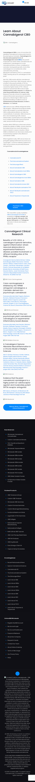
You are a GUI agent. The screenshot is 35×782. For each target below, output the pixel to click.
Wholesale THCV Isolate (15, 473)
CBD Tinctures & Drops (15, 495)
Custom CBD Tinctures (14, 498)
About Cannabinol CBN (17, 181)
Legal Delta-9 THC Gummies (16, 516)
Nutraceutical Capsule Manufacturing (15, 524)
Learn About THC (13, 601)
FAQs (9, 658)
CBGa (20, 60)
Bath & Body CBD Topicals (16, 531)
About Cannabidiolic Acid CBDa (20, 171)
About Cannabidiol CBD (17, 168)
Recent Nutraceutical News (16, 562)
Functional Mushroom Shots (16, 512)
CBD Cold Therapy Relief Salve (17, 535)
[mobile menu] (32, 3)
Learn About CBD (13, 580)
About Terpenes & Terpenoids (19, 196)
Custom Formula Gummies (16, 505)
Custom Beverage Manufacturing (18, 509)
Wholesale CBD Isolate (15, 452)
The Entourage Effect (16, 164)
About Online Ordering (15, 647)
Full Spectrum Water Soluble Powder (16, 480)
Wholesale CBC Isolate (15, 469)
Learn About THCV (13, 604)
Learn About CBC (13, 597)
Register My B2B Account (15, 623)
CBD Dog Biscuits (13, 542)
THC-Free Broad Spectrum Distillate (16, 444)
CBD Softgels (12, 519)
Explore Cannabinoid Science (17, 566)
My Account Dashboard (15, 630)
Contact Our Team (13, 644)
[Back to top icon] (17, 674)
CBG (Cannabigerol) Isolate (16, 215)
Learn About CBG (13, 587)
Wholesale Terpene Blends (16, 448)
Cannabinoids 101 (15, 158)
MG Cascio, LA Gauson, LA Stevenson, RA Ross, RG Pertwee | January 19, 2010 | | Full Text (17, 386)
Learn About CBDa (13, 583)
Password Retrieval (14, 633)
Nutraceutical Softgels (14, 528)
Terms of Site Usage (14, 651)
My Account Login (13, 626)
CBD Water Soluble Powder (16, 476)
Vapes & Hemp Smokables (16, 549)
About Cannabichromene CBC (19, 184)
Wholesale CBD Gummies (16, 502)
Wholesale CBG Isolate (15, 459)
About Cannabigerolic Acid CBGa (20, 178)
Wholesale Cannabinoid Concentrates (15, 435)
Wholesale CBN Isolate (15, 466)
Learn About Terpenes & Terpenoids (15, 608)
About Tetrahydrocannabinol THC (20, 187)
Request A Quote (13, 640)
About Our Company (14, 637)
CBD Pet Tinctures (13, 538)
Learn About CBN (13, 594)
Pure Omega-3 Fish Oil (15, 545)
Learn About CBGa (13, 590)
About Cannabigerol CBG (18, 174)
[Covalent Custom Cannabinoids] (7, 2)
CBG (4, 107)
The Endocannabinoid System (19, 161)
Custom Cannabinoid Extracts (17, 440)
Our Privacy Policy (13, 654)
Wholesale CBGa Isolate (15, 462)
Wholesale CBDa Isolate (15, 455)
